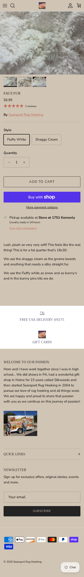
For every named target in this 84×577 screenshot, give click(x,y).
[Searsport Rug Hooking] (42, 5)
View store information (23, 228)
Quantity (10, 153)
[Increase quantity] (25, 162)
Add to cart (42, 181)
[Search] (15, 6)
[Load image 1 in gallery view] (42, 43)
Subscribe (42, 511)
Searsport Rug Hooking (26, 114)
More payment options (42, 207)
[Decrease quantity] (8, 162)
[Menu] (5, 6)
